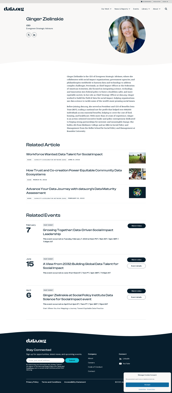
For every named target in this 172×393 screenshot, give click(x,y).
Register (157, 1)
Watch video (136, 260)
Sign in (165, 1)
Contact (91, 371)
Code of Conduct (95, 367)
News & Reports (121, 9)
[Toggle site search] (166, 9)
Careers (91, 362)
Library (145, 9)
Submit (72, 360)
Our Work (105, 9)
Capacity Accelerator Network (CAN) (50, 160)
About (155, 9)
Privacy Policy (151, 389)
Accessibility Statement (75, 382)
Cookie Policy (142, 389)
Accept (147, 385)
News (29, 160)
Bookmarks (147, 1)
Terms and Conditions (51, 382)
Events (136, 9)
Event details (136, 266)
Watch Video (137, 226)
